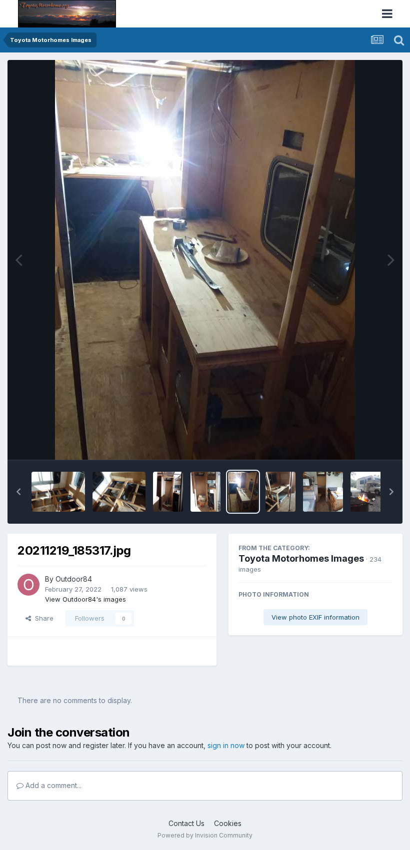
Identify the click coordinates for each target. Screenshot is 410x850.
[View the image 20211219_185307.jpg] (119, 492)
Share (42, 618)
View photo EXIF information (316, 617)
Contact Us (186, 823)
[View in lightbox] (205, 260)
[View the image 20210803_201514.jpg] (370, 492)
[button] (19, 492)
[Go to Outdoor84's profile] (29, 585)
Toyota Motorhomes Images (301, 558)
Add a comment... (53, 785)
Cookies (228, 823)
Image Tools (361, 442)
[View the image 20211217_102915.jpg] (205, 492)
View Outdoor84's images (85, 599)
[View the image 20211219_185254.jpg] (58, 492)
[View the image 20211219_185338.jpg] (168, 492)
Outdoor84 (74, 579)
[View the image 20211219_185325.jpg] (281, 492)
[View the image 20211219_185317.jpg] (243, 492)
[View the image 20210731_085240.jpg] (323, 492)
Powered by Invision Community (205, 835)
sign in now (226, 745)
